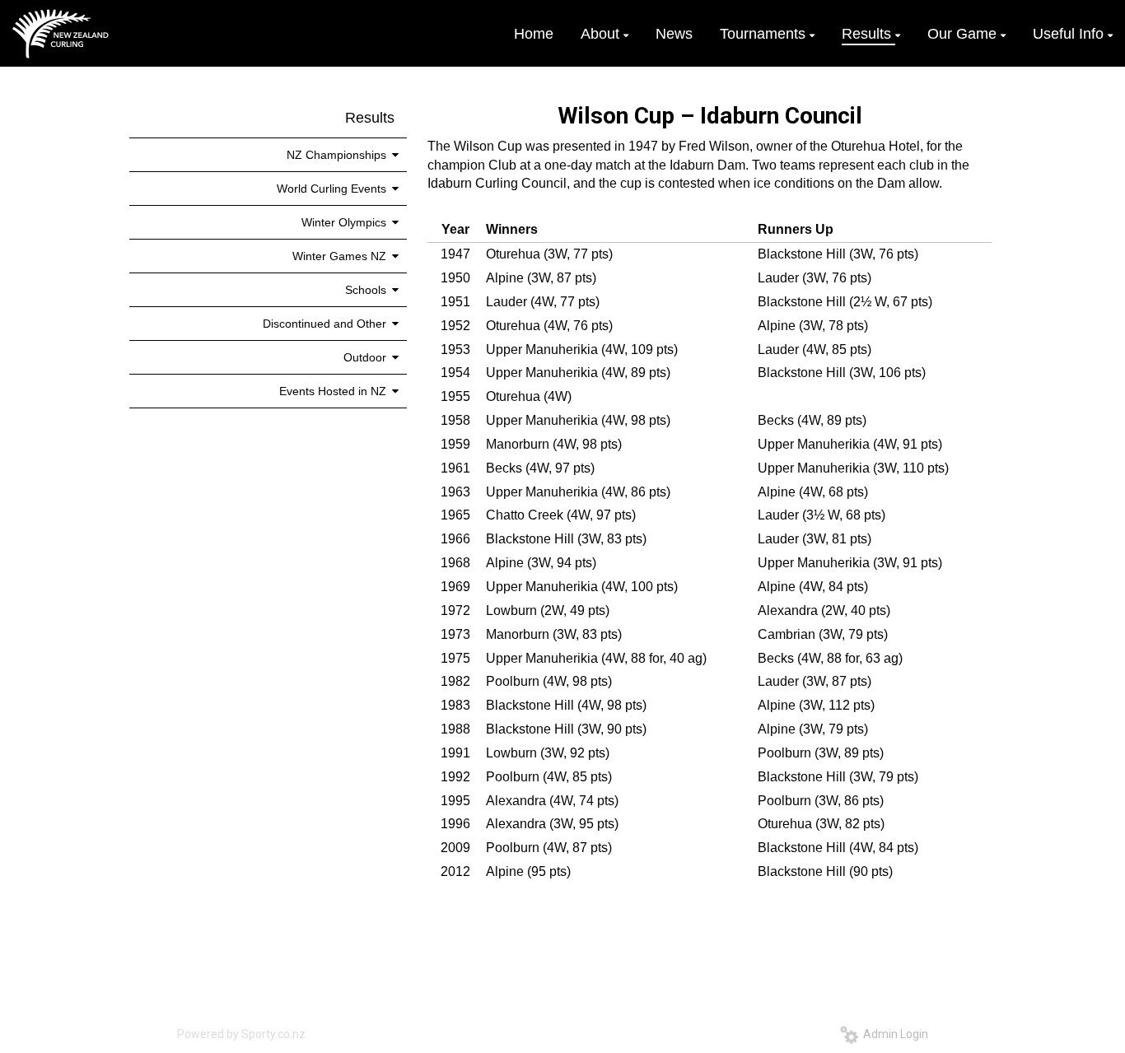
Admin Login (893, 1034)
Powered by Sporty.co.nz (241, 1034)
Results (369, 117)
